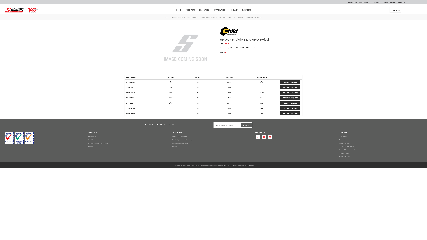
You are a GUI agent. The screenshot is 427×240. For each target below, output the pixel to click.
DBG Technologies (230, 165)
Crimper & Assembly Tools (98, 143)
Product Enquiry (290, 82)
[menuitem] (130, 136)
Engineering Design (179, 136)
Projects (175, 146)
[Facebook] (258, 137)
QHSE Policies (344, 143)
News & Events (344, 156)
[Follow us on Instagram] (264, 137)
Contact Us (376, 2)
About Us (342, 140)
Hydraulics (92, 136)
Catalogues (352, 2)
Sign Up (246, 125)
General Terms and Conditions (350, 150)
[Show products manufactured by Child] (229, 35)
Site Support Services (180, 143)
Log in (385, 2)
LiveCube (250, 165)
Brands (90, 146)
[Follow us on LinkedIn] (270, 137)
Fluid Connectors (94, 140)
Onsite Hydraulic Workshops (182, 140)
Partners (246, 10)
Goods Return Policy (346, 146)
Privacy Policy (344, 153)
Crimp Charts (364, 2)
